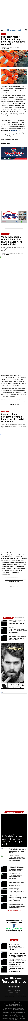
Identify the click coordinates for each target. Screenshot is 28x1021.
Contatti (17, 990)
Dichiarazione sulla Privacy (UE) (15, 995)
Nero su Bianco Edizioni (15, 993)
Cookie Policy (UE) (9, 997)
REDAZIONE (6, 48)
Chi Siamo (10, 990)
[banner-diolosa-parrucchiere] (12, 689)
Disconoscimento (21, 997)
